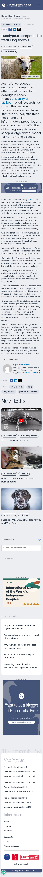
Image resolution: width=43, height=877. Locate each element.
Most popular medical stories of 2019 (19, 776)
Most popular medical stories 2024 (19, 802)
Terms (6, 842)
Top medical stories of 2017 (15, 767)
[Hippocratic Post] (7, 368)
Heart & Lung (14, 16)
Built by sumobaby (22, 864)
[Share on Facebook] (10, 29)
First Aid (24, 474)
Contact (7, 826)
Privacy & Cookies (11, 846)
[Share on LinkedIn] (14, 29)
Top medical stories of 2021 (15, 787)
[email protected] (32, 372)
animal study (17, 387)
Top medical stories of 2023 (16, 798)
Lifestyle (24, 515)
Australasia (26, 46)
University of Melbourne (14, 100)
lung (30, 387)
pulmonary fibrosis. (28, 391)
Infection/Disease (29, 435)
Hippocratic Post (22, 364)
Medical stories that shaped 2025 (18, 807)
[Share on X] (19, 29)
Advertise (8, 831)
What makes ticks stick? (14, 440)
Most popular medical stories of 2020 (20, 782)
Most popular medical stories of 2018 (19, 772)
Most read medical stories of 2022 (18, 792)
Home (4, 16)
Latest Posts (13, 359)
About (4, 359)
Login (39, 539)
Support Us (8, 837)
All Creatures (10, 46)
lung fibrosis (8, 391)
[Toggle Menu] (38, 5)
